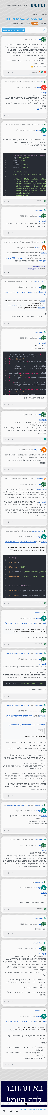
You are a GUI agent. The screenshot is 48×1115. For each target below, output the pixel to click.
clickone (37, 248)
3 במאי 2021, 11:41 (27, 39)
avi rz (39, 87)
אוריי (39, 39)
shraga (38, 130)
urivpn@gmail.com (33, 269)
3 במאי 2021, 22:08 (26, 338)
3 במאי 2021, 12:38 (25, 87)
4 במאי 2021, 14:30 (26, 948)
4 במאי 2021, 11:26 (26, 711)
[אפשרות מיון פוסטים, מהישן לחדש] (44, 30)
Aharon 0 (37, 450)
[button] (16, 1111)
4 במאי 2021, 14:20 (26, 924)
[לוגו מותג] (38, 5)
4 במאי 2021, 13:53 (26, 845)
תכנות (34, 23)
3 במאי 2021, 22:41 (26, 415)
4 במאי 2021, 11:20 (26, 659)
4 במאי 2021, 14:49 (24, 1016)
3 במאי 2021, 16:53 (26, 216)
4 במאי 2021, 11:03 (25, 618)
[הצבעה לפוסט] (13, 73)
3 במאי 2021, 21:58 (26, 287)
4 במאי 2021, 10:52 (26, 484)
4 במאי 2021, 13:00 (24, 811)
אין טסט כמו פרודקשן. (39, 267)
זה (38, 109)
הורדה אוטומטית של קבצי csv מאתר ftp (20, 542)
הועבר (42, 23)
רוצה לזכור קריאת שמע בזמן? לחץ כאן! (33, 1110)
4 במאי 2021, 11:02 (25, 537)
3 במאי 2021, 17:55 (23, 248)
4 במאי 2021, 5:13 (24, 450)
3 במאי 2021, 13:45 (24, 130)
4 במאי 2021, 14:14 (25, 888)
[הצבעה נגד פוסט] (5, 73)
